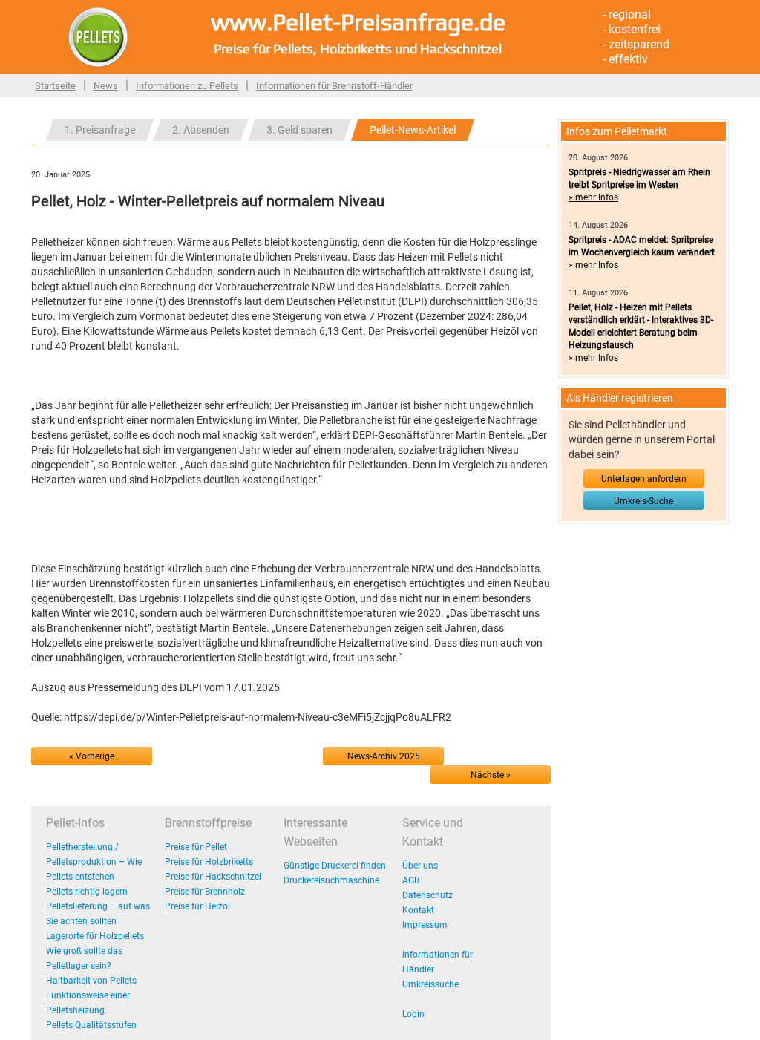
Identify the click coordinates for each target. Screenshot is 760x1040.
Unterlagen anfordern (644, 479)
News (106, 85)
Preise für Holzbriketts (209, 862)
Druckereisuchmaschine (331, 880)
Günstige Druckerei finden (335, 865)
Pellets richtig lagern (87, 891)
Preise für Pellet (196, 847)
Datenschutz (427, 895)
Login (413, 1014)
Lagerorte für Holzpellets (95, 936)
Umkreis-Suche (643, 501)
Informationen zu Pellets (187, 85)
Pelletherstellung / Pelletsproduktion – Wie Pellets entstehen (94, 862)
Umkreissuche (430, 984)
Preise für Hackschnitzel (213, 876)
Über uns (420, 865)
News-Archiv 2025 (383, 756)
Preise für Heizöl (197, 906)
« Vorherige (91, 756)
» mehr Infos (593, 197)
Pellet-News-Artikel (413, 130)
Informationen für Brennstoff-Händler (334, 85)
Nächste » (491, 775)
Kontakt (418, 910)
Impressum (425, 925)
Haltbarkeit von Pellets (91, 980)
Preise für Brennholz (205, 891)
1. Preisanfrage (100, 130)
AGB (410, 880)
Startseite (55, 85)
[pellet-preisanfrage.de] (98, 36)
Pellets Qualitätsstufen (91, 1025)
